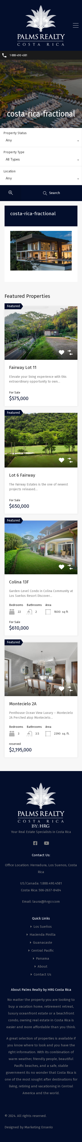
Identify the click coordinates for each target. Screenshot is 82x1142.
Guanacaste (42, 942)
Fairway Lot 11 (22, 367)
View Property (41, 349)
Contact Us (42, 974)
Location (9, 171)
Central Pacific (42, 950)
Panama (42, 958)
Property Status (15, 133)
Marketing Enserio (38, 1127)
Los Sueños (42, 926)
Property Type (13, 152)
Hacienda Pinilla (43, 934)
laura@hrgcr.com (46, 901)
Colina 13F (19, 582)
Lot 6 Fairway (22, 475)
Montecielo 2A (22, 703)
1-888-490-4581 (18, 55)
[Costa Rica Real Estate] (41, 44)
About (42, 966)
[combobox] (41, 141)
